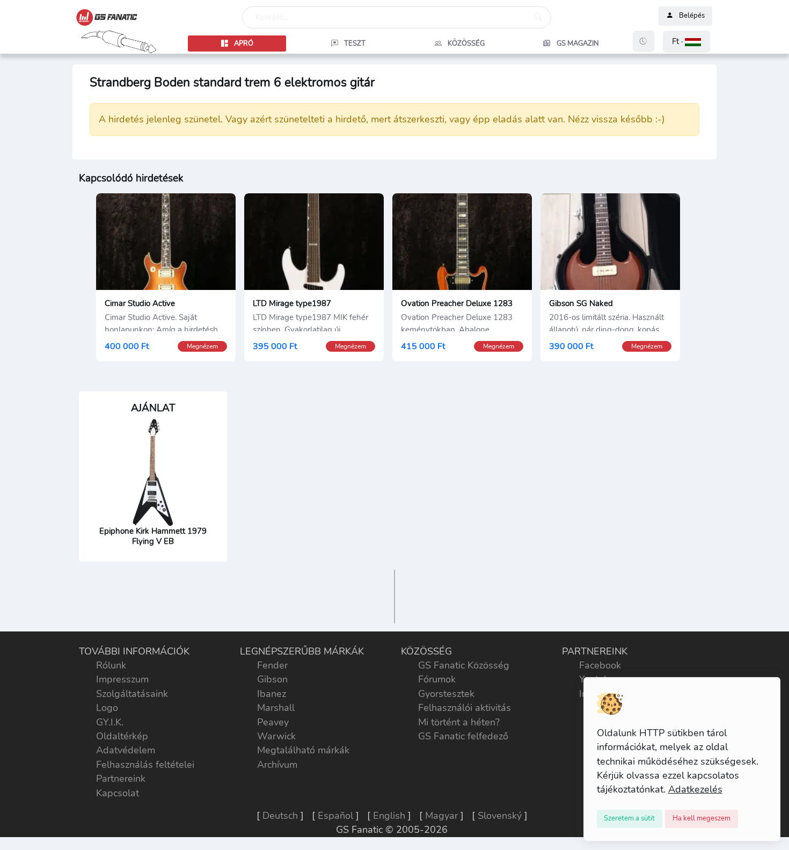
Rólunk (111, 665)
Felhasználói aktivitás (464, 707)
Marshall (276, 707)
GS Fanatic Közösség (463, 665)
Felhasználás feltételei (145, 764)
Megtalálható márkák (303, 750)
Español (335, 815)
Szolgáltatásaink (132, 693)
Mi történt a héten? (459, 722)
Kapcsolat (117, 793)
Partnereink (120, 778)
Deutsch (280, 815)
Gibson (272, 679)
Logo (107, 707)
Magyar (441, 815)
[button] (686, 42)
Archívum (277, 764)
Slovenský (500, 815)
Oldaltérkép (122, 736)
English (389, 815)
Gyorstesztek (446, 693)
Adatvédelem (125, 750)
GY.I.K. (109, 722)
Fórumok (437, 679)
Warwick (276, 736)
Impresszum (122, 679)
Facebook (600, 665)
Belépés (692, 16)
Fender (272, 665)
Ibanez (271, 693)
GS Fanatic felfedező (463, 736)
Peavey (273, 722)
